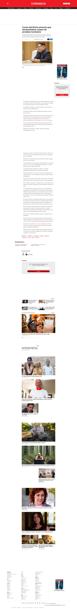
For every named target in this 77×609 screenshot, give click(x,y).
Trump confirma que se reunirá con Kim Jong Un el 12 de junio (38, 245)
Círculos (8, 595)
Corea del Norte (30, 235)
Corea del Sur (36, 235)
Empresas (19, 8)
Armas (29, 237)
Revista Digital (66, 3)
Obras (51, 8)
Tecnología (45, 8)
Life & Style (23, 579)
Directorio (41, 607)
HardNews (37, 237)
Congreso (9, 586)
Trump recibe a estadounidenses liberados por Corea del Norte (21, 245)
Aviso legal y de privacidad (27, 607)
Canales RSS (36, 607)
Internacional (38, 8)
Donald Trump (47, 235)
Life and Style (68, 8)
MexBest (36, 592)
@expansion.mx (39, 603)
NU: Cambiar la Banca (62, 78)
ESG (56, 8)
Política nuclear (24, 237)
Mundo (33, 237)
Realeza (8, 594)
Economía (31, 8)
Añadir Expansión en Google (39, 39)
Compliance (19, 607)
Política (25, 8)
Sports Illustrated (38, 583)
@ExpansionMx (29, 254)
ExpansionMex (42, 603)
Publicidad (14, 607)
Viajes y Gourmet (10, 598)
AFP (26, 253)
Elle (21, 574)
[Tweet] (48, 39)
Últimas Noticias (11, 8)
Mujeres (61, 8)
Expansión (9, 572)
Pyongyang (41, 235)
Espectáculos (9, 593)
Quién (8, 592)
